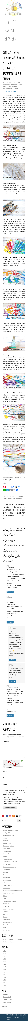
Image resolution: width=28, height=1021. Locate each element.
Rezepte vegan (7, 906)
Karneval (5, 882)
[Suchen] (19, 820)
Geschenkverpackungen (9, 867)
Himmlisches (6, 877)
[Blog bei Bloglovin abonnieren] (17, 816)
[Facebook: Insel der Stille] (6, 816)
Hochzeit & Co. (7, 880)
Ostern (4, 898)
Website (5, 784)
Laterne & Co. (6, 888)
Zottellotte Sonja (13, 687)
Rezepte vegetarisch (8, 909)
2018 (4, 972)
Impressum (5, 1006)
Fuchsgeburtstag (7, 859)
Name (5, 771)
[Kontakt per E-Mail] (20, 816)
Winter (4, 927)
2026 (4, 951)
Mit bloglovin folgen (8, 942)
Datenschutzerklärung (11, 1015)
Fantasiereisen (7, 851)
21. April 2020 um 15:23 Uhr (16, 668)
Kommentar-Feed (7, 999)
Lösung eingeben (8, 767)
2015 (4, 980)
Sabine (14, 91)
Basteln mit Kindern (12, 83)
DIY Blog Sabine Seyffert (10, 30)
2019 (4, 969)
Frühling (5, 856)
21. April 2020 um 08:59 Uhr (13, 569)
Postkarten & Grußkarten (9, 901)
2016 (4, 977)
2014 (4, 982)
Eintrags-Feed (7, 997)
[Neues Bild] (22, 761)
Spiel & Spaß (11, 498)
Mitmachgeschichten (8, 893)
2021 (4, 964)
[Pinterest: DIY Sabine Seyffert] (3, 816)
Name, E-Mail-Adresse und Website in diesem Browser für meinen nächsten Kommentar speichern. (14, 792)
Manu (10, 597)
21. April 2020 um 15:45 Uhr (13, 689)
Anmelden (5, 994)
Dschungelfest (7, 843)
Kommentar (6, 741)
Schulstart (5, 911)
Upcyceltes (19, 498)
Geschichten (6, 869)
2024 (4, 956)
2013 (4, 985)
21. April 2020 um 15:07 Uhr (13, 600)
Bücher (5, 838)
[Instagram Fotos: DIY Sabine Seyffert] (10, 816)
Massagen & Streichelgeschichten (12, 890)
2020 (4, 966)
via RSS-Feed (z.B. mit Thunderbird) (13, 939)
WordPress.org (7, 1002)
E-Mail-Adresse (7, 778)
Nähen (5, 896)
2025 (4, 953)
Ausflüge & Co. (7, 833)
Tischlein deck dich (17, 666)
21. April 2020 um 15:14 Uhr (16, 631)
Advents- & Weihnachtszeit (10, 830)
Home (4, 83)
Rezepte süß (6, 903)
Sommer (5, 917)
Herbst (4, 875)
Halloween (6, 872)
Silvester (5, 914)
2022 (4, 961)
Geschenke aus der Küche (10, 861)
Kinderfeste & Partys (8, 885)
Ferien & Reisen (7, 854)
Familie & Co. (6, 848)
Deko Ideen (6, 840)
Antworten (10, 591)
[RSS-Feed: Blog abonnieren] (13, 816)
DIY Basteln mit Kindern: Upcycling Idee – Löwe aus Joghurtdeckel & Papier (19, 510)
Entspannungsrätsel (8, 846)
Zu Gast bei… (6, 930)
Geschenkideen (7, 864)
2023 (4, 959)
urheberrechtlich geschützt (12, 477)
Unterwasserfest (7, 922)
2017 (4, 974)
